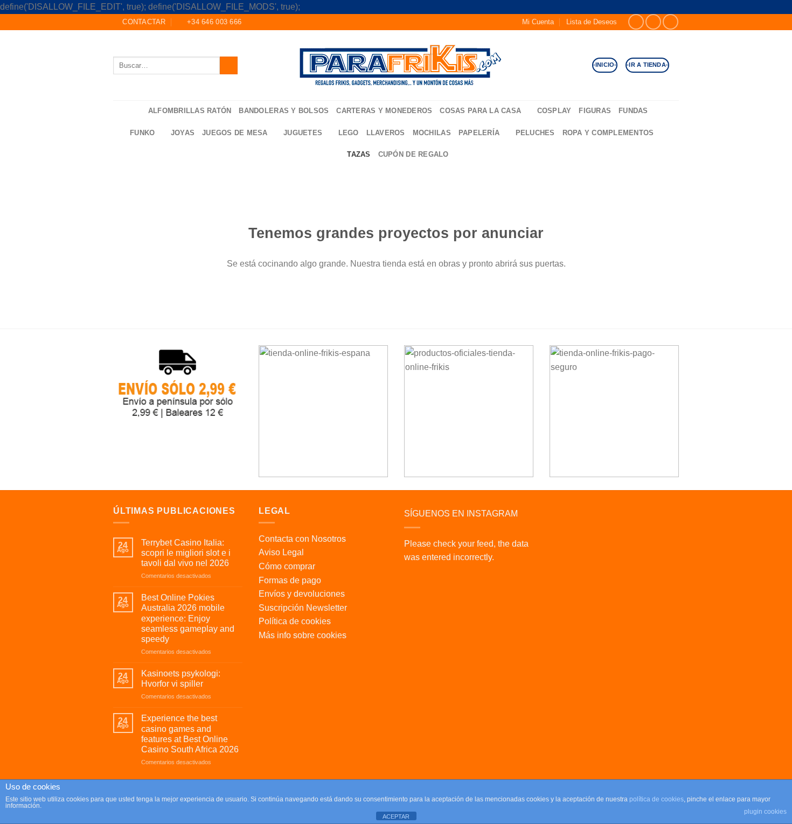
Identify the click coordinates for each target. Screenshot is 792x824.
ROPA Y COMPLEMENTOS (608, 133)
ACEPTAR (396, 816)
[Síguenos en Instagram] (653, 22)
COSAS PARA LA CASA (480, 111)
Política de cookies (295, 621)
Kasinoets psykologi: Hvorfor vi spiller (180, 678)
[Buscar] (136, 111)
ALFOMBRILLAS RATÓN (190, 111)
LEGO (348, 133)
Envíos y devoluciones (302, 593)
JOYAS (182, 133)
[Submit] (229, 65)
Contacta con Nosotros (302, 538)
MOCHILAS (432, 133)
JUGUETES (302, 133)
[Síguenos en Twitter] (670, 22)
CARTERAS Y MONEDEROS (384, 111)
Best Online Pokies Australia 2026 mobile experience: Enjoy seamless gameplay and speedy (187, 618)
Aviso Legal (281, 552)
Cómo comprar (287, 566)
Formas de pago (290, 580)
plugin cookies (765, 811)
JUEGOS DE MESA (235, 133)
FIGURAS (595, 111)
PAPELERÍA (478, 133)
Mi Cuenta (538, 22)
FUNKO (142, 133)
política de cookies (656, 799)
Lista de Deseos (591, 22)
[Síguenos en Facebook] (636, 22)
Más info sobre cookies (302, 635)
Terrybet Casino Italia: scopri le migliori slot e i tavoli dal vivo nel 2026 (186, 553)
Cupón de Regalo (413, 154)
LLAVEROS (385, 133)
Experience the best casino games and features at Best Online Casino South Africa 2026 (190, 734)
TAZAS (358, 154)
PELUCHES (535, 133)
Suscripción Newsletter (303, 607)
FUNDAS (633, 111)
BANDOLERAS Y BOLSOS (284, 111)
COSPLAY (554, 111)
